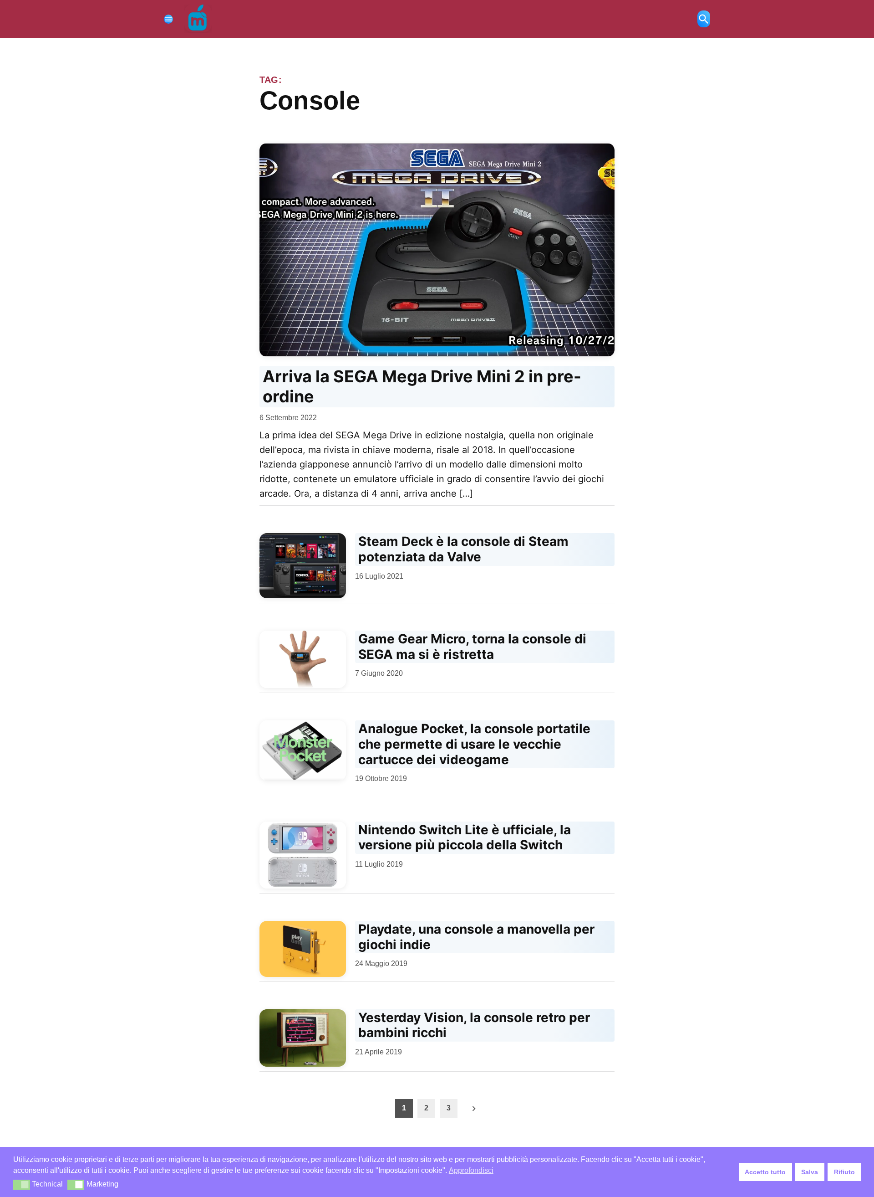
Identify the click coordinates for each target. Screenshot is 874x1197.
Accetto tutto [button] (765, 1172)
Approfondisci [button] (471, 1170)
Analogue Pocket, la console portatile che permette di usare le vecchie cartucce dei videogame (474, 744)
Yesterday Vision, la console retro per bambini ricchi (474, 1025)
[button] (21, 1185)
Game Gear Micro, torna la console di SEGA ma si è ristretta (472, 646)
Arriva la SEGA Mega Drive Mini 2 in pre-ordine (422, 386)
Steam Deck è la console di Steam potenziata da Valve (463, 549)
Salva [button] (809, 1172)
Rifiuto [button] (844, 1172)
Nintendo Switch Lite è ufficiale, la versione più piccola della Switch (464, 837)
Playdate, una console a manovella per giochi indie (476, 936)
